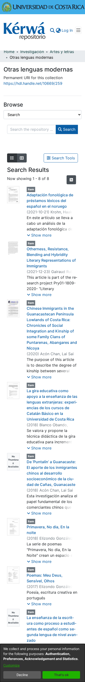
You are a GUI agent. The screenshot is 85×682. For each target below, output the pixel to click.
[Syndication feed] (71, 179)
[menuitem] (58, 30)
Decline (22, 675)
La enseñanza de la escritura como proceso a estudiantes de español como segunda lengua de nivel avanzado (52, 629)
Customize (11, 665)
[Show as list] (12, 157)
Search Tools (63, 158)
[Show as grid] (22, 157)
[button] (39, 235)
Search (68, 129)
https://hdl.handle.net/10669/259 (33, 83)
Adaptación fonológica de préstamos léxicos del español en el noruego (50, 201)
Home (9, 51)
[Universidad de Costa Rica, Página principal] (43, 6)
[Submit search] (52, 30)
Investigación (32, 51)
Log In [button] (67, 30)
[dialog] (42, 663)
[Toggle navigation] (78, 30)
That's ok (61, 675)
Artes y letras (62, 51)
